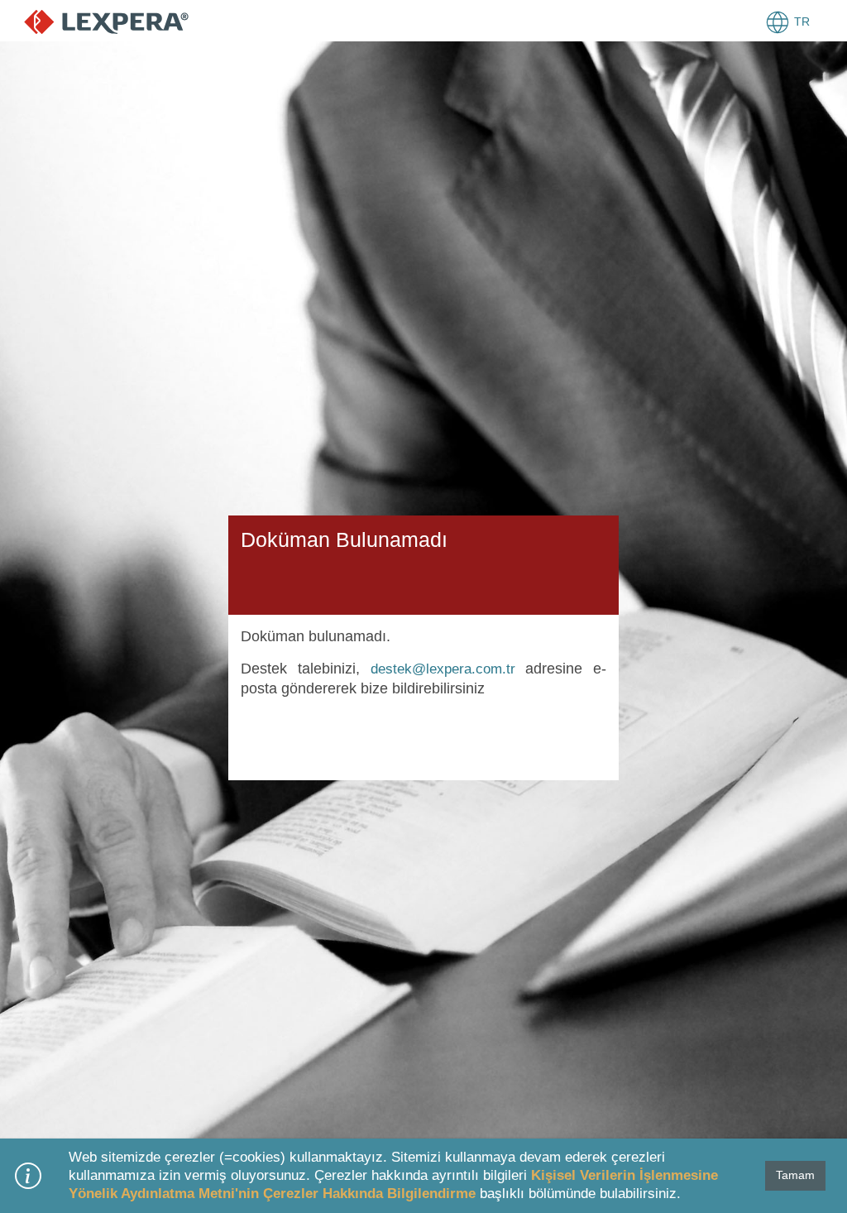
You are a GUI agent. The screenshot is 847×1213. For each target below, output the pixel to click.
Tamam (795, 1175)
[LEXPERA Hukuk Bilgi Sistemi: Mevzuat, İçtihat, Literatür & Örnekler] (106, 21)
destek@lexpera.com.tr (443, 669)
